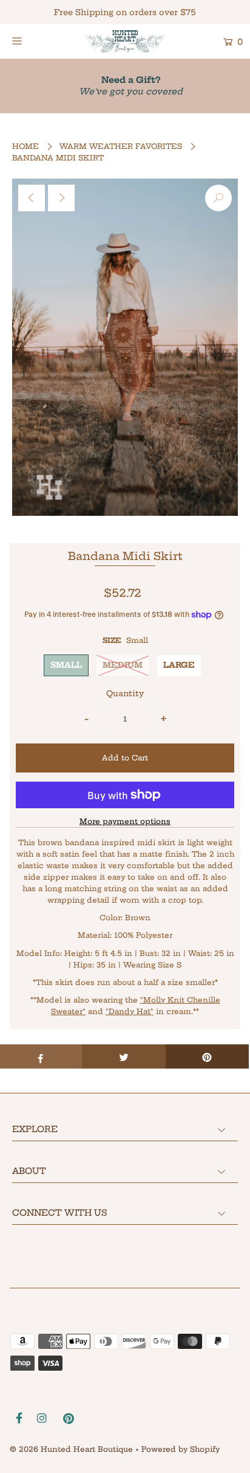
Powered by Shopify (180, 1449)
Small (66, 665)
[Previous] (31, 198)
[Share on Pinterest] (207, 1056)
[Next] (61, 198)
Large (179, 665)
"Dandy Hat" (130, 1011)
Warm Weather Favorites (120, 146)
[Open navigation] (33, 40)
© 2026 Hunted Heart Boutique (71, 1449)
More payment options (125, 821)
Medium (123, 665)
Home (25, 146)
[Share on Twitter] (123, 1056)
